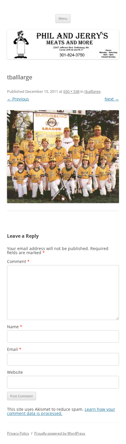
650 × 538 (71, 91)
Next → (112, 99)
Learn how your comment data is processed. (61, 411)
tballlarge (92, 91)
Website (15, 372)
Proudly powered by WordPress (59, 433)
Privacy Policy (18, 433)
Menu (63, 18)
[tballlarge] (63, 156)
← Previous (18, 99)
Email (14, 349)
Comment (18, 261)
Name (14, 326)
